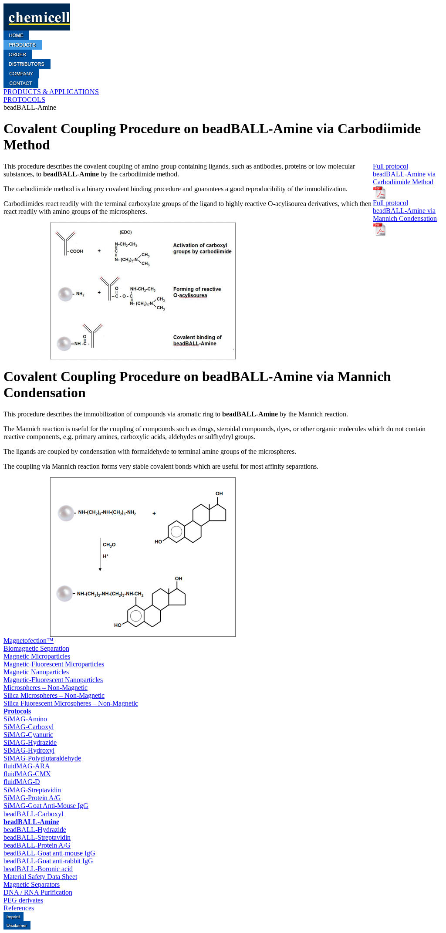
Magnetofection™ (28, 640)
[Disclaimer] (16, 927)
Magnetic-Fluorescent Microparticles (53, 664)
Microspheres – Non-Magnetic (45, 687)
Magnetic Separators (31, 884)
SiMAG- (25, 719)
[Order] (17, 57)
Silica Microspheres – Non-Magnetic (54, 695)
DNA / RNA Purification (37, 892)
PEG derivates (23, 900)
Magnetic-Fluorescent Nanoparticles (53, 679)
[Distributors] (27, 66)
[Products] (22, 47)
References (18, 908)
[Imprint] (13, 918)
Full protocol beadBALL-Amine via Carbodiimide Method (404, 174)
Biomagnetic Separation (36, 648)
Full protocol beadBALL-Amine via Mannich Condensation (405, 210)
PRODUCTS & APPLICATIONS (51, 91)
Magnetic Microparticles (36, 656)
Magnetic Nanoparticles (36, 672)
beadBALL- (33, 814)
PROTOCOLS (24, 99)
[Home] (16, 37)
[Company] (21, 76)
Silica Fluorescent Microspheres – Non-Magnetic (70, 703)
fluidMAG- (26, 766)
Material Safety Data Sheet (40, 876)
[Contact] (20, 85)
